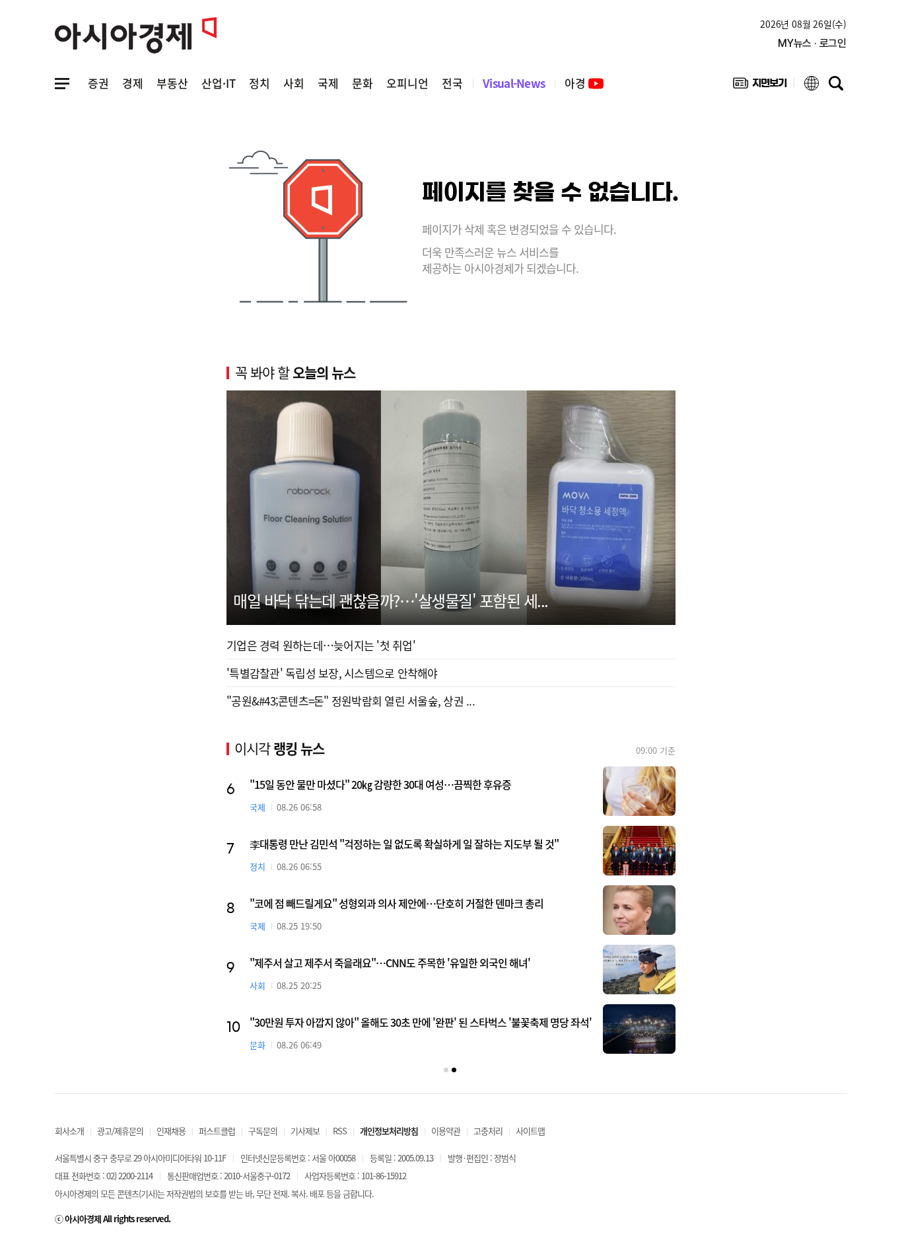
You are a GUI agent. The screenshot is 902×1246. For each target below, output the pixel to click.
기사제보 (305, 1130)
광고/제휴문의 (120, 1130)
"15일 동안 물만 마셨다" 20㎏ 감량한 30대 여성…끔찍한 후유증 (380, 784)
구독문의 (262, 1130)
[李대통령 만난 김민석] (639, 850)
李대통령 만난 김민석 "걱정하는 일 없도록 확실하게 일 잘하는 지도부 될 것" (404, 844)
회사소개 (69, 1130)
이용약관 (445, 1130)
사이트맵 (530, 1130)
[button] (446, 1070)
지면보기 (759, 86)
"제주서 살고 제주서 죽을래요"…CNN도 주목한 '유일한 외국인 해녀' (390, 963)
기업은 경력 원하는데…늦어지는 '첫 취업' (320, 645)
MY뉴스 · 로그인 (812, 43)
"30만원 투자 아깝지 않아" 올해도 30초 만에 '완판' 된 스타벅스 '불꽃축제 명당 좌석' (421, 1022)
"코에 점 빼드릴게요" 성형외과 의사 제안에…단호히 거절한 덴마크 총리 (396, 903)
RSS (340, 1130)
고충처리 (488, 1130)
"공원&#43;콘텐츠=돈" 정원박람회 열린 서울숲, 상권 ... (350, 700)
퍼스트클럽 (217, 1130)
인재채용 (171, 1130)
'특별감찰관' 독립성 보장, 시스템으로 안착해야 (332, 673)
